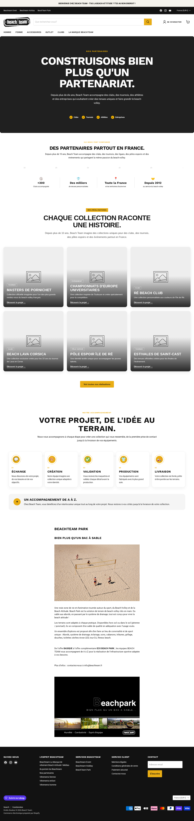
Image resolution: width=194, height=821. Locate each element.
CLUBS (61, 32)
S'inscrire (155, 773)
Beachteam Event (10, 11)
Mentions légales (119, 762)
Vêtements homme (48, 785)
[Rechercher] (148, 22)
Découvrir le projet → (16, 302)
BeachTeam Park (44, 11)
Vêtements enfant (47, 781)
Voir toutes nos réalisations (97, 384)
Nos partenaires (47, 773)
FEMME (19, 32)
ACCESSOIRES (34, 32)
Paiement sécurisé (120, 770)
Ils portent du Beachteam (51, 769)
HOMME (7, 32)
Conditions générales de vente (125, 766)
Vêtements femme (48, 777)
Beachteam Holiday (27, 11)
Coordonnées (17, 807)
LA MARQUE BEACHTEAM (81, 32)
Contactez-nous (119, 774)
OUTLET (49, 32)
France (182, 11)
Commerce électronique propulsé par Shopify (22, 813)
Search (6, 807)
